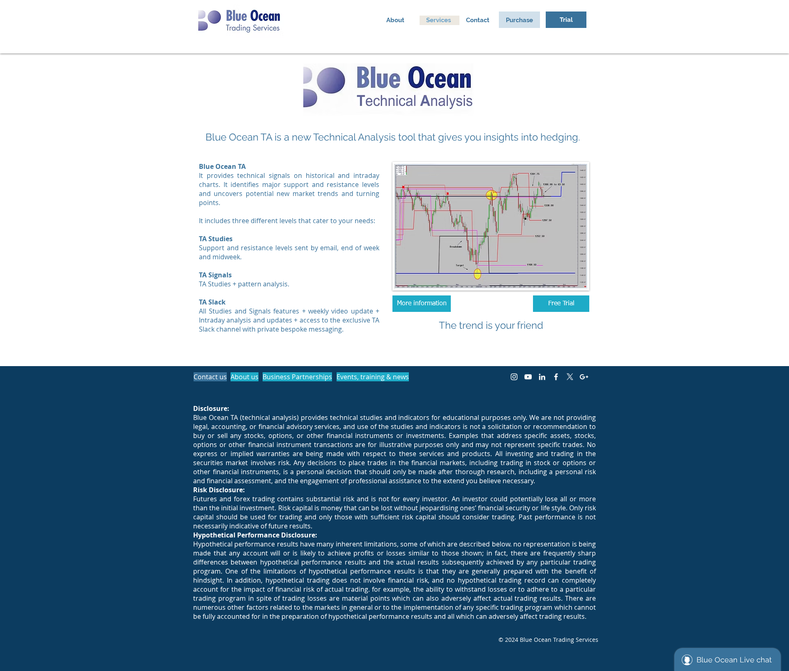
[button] (519, 20)
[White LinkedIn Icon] (542, 376)
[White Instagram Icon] (514, 376)
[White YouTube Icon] (528, 376)
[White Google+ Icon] (583, 376)
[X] (569, 376)
